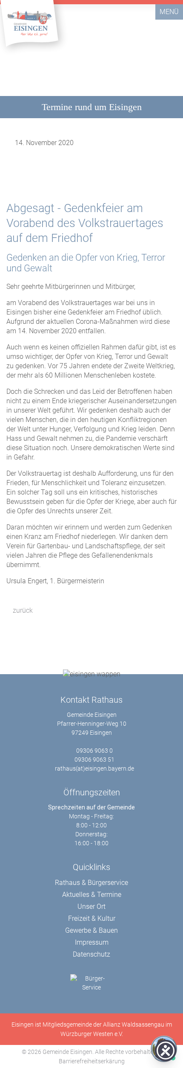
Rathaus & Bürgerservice (91, 883)
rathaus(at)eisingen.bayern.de (94, 768)
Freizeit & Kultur (91, 918)
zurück (22, 610)
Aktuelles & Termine (91, 894)
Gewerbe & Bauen (91, 930)
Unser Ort (91, 906)
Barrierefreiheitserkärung (92, 1061)
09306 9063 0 (94, 750)
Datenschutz (91, 954)
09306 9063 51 (94, 759)
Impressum (92, 942)
